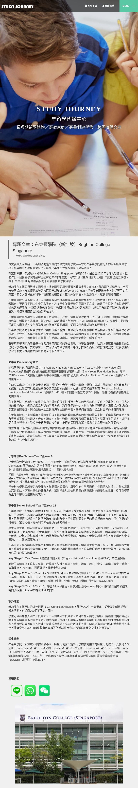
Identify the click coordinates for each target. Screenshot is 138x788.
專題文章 (21, 244)
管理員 (26, 255)
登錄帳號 (109, 6)
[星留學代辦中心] (17, 7)
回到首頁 (92, 6)
